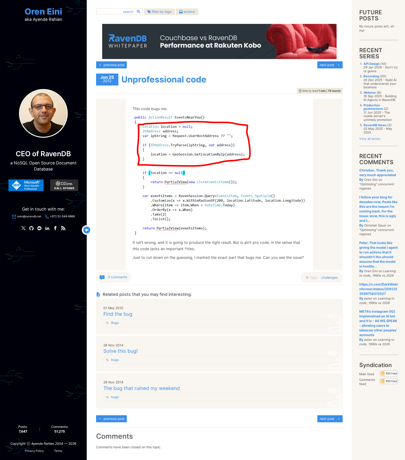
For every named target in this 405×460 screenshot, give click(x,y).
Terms (58, 451)
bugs (115, 360)
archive (189, 12)
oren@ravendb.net (29, 216)
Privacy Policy (34, 451)
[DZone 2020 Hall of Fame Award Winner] (64, 185)
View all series (369, 139)
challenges (329, 277)
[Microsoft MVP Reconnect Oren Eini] (26, 185)
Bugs (115, 323)
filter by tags (161, 12)
